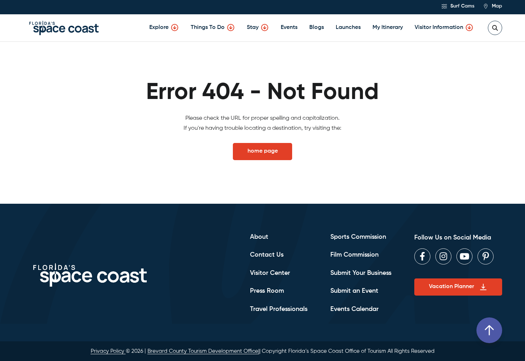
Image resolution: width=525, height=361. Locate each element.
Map (496, 6)
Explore (159, 27)
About (259, 237)
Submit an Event (354, 291)
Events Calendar (354, 309)
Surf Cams (461, 6)
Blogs (316, 27)
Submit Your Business (360, 273)
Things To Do (208, 27)
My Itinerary (387, 27)
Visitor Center (270, 273)
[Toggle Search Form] (495, 28)
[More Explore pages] (174, 27)
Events (289, 27)
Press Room (267, 291)
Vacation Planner (451, 287)
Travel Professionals (279, 309)
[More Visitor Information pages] (469, 27)
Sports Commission (358, 237)
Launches (348, 27)
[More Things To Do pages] (230, 27)
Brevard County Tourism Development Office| (203, 351)
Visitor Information (439, 27)
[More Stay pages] (264, 27)
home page (263, 151)
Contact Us (267, 255)
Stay (253, 27)
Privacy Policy (108, 351)
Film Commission (354, 255)
